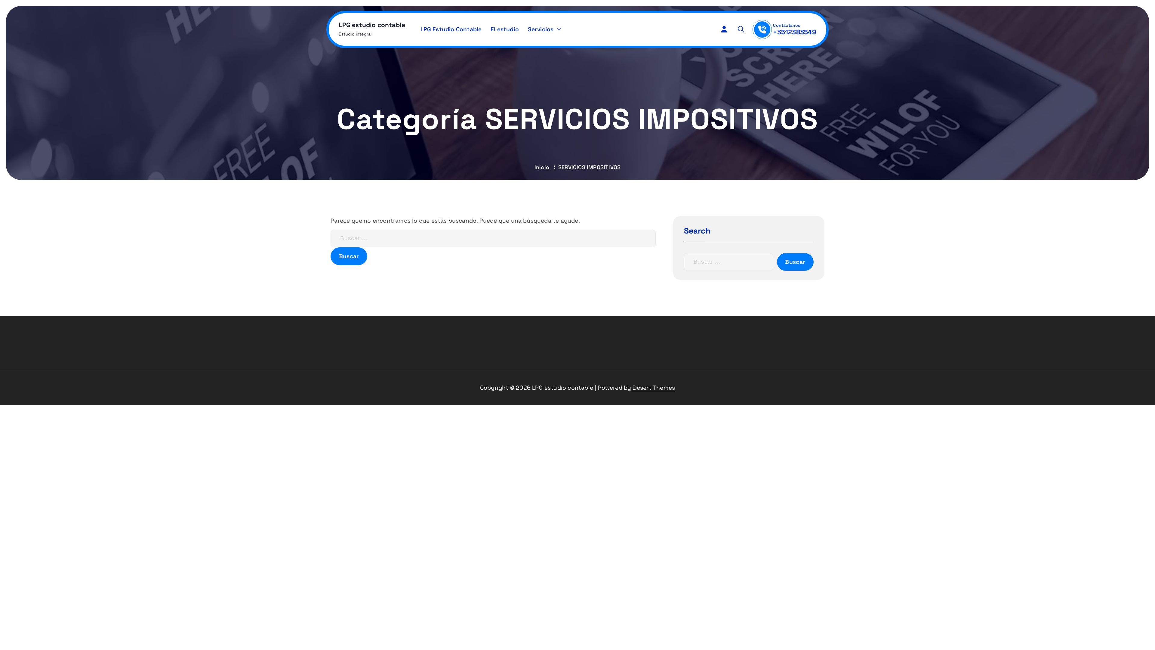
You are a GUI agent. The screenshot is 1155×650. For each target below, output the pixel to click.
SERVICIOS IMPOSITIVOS (589, 167)
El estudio (505, 29)
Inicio (541, 167)
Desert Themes (654, 388)
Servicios (541, 29)
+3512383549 (794, 32)
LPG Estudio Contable (451, 29)
